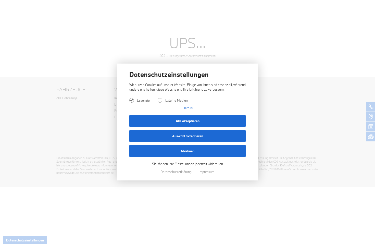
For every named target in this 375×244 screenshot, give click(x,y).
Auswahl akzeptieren (187, 136)
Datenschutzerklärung (176, 172)
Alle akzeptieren (187, 121)
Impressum (207, 172)
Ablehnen (187, 151)
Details (188, 108)
